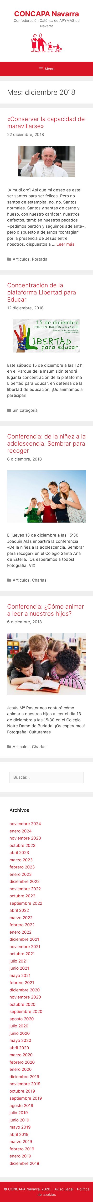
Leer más (65, 244)
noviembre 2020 (25, 997)
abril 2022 (19, 910)
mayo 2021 (20, 975)
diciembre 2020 (25, 990)
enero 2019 (20, 1156)
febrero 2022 (22, 924)
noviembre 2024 (25, 823)
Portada (39, 259)
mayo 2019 (20, 1127)
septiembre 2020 (26, 1011)
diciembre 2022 (25, 881)
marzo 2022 (21, 917)
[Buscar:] (46, 777)
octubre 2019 (22, 1091)
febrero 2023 (22, 867)
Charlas (39, 580)
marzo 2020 (21, 1055)
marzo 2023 (21, 860)
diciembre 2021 (24, 939)
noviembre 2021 (25, 946)
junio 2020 (20, 1033)
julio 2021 (19, 961)
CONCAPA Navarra (46, 13)
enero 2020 (21, 1069)
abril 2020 (19, 1047)
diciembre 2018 (24, 1163)
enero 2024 (21, 831)
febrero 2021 (22, 982)
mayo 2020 (20, 1040)
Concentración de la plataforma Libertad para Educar (41, 292)
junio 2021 (19, 968)
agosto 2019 (21, 1105)
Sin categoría (25, 410)
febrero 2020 (22, 1062)
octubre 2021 (22, 953)
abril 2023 (19, 852)
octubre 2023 (23, 845)
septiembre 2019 (26, 1098)
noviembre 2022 (25, 888)
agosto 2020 (22, 1019)
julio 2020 (19, 1026)
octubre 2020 (23, 1004)
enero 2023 (21, 874)
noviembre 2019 (25, 1083)
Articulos (21, 259)
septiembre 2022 (26, 903)
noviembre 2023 (25, 838)
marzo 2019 (21, 1141)
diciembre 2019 (24, 1076)
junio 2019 (19, 1120)
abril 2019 (19, 1134)
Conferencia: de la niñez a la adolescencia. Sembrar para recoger (46, 443)
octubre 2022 (22, 896)
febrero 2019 (22, 1149)
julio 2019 (19, 1112)
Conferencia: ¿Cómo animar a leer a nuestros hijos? (45, 610)
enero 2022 (20, 932)
